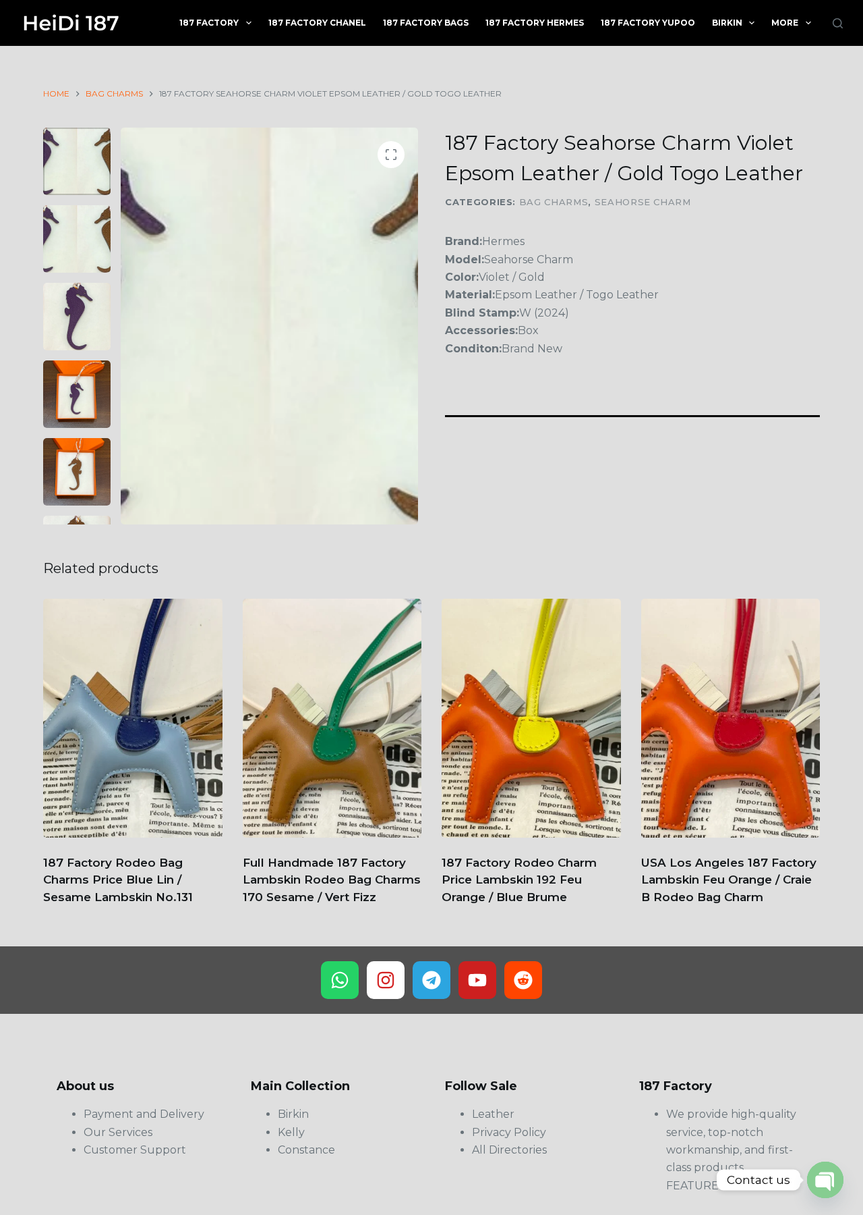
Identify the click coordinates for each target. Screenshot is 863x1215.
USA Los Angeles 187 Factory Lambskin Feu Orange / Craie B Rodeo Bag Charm (728, 880)
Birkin (727, 23)
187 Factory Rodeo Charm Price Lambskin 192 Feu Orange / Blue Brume (519, 880)
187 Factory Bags (426, 23)
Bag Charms (554, 201)
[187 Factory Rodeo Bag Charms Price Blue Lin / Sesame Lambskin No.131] (132, 718)
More (784, 23)
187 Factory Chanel (317, 23)
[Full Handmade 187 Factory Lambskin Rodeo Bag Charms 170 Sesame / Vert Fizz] (332, 718)
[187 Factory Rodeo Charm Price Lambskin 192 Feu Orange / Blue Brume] (531, 718)
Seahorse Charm (643, 201)
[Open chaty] (825, 1180)
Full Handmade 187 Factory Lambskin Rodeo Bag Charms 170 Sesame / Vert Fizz (332, 880)
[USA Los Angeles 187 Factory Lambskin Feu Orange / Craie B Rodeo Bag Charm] (731, 718)
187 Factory (209, 23)
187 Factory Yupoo (648, 23)
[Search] (838, 23)
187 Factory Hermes (534, 23)
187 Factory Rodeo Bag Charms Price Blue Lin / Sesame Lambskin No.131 (118, 880)
